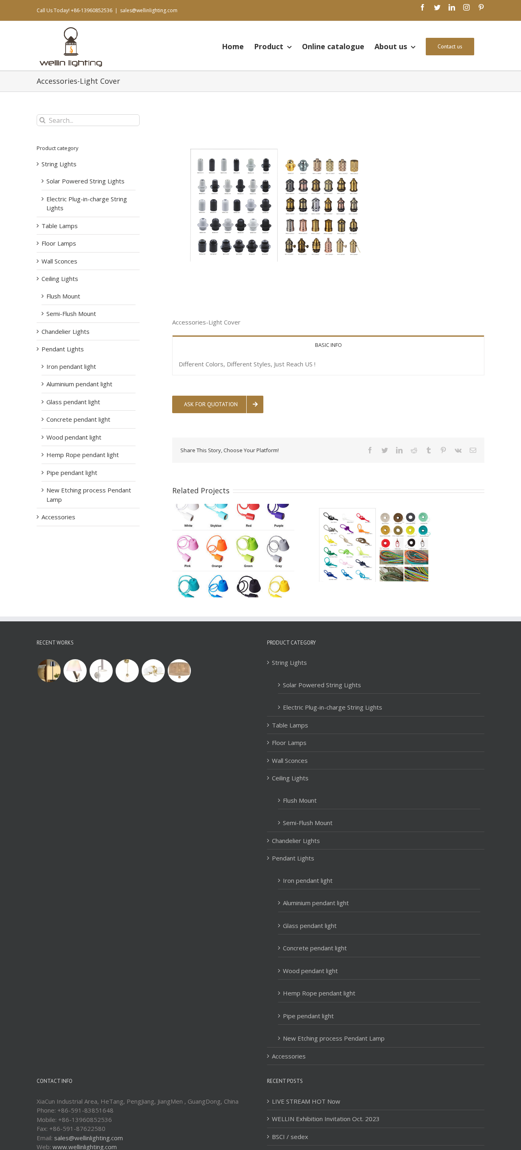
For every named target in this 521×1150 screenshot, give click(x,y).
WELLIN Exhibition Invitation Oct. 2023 (326, 1119)
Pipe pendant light (71, 472)
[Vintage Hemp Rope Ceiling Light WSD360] (179, 671)
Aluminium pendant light (79, 384)
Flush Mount (63, 296)
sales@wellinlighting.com (148, 10)
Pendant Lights (63, 349)
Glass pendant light (73, 402)
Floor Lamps (59, 243)
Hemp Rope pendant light (82, 455)
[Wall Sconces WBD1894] (101, 671)
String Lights (59, 164)
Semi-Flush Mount (71, 313)
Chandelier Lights (66, 331)
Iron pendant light (71, 366)
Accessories (58, 517)
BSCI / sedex (290, 1137)
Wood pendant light (73, 437)
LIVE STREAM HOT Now (306, 1101)
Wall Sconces (59, 261)
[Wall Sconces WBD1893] (127, 671)
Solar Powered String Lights (85, 181)
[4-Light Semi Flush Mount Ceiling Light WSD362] (153, 671)
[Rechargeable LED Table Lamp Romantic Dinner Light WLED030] (49, 671)
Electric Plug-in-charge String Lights (332, 707)
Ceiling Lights (60, 278)
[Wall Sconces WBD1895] (75, 671)
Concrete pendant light (78, 419)
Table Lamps (60, 226)
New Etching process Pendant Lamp (334, 1038)
